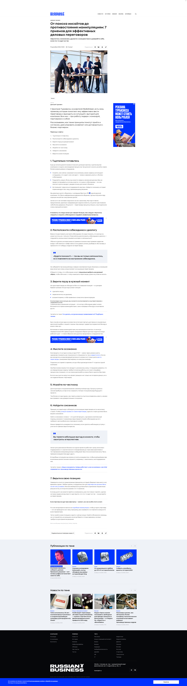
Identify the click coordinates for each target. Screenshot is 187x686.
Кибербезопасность (101, 649)
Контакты (53, 641)
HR (95, 654)
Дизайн (96, 652)
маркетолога (95, 355)
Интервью (128, 13)
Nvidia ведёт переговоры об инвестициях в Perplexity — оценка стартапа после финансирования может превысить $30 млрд (82, 616)
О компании (54, 639)
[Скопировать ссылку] (105, 47)
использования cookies (37, 681)
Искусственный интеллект (102, 639)
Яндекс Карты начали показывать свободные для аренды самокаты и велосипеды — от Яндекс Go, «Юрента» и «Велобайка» (103, 617)
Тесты (74, 652)
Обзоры (120, 13)
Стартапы (119, 652)
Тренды (118, 657)
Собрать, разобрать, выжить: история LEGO (124, 569)
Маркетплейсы (121, 639)
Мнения (114, 13)
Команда (53, 636)
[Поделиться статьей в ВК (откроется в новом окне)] (98, 47)
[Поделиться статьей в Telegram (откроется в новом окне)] (94, 47)
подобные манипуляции (80, 507)
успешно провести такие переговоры (73, 411)
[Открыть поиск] (136, 14)
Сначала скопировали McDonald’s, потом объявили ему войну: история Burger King (80, 571)
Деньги (118, 641)
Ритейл (118, 646)
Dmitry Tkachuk (73, 523)
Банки (96, 641)
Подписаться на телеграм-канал (62, 533)
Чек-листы (75, 649)
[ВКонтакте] (135, 670)
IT (94, 657)
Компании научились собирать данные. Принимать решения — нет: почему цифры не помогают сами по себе (60, 571)
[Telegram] (131, 670)
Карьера (97, 646)
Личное (118, 644)
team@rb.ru (98, 670)
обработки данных (52, 681)
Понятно (166, 682)
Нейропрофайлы (77, 644)
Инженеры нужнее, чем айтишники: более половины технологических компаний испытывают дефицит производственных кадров (126, 617)
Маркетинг (119, 636)
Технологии (120, 654)
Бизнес (58, 20)
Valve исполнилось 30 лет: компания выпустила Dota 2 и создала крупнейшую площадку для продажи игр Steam (60, 616)
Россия (118, 649)
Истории (107, 13)
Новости (100, 13)
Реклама (97, 636)
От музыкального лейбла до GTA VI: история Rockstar (104, 569)
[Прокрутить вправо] (135, 545)
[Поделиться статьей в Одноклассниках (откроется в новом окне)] (102, 47)
